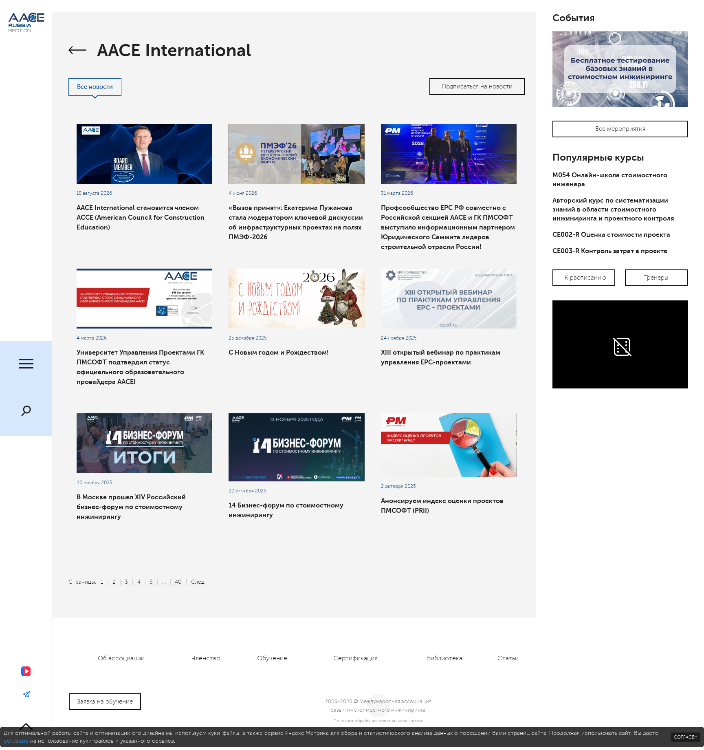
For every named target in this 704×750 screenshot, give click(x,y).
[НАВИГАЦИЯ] (26, 364)
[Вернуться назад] (77, 51)
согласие (16, 741)
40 (178, 582)
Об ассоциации (121, 658)
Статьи (508, 658)
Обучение (272, 658)
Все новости (95, 87)
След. (198, 582)
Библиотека (444, 658)
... (164, 582)
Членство (205, 658)
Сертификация (355, 658)
